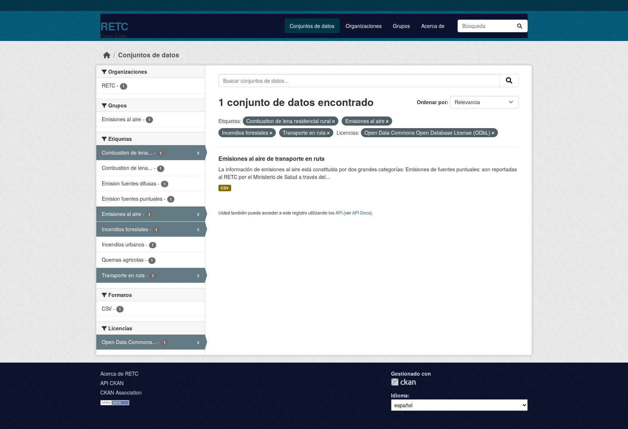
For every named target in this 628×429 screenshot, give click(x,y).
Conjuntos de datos (312, 25)
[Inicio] (106, 54)
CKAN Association (121, 392)
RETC (114, 26)
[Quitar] (333, 121)
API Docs (361, 212)
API (338, 212)
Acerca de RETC (119, 373)
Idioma (399, 395)
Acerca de (432, 25)
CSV (225, 188)
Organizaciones (364, 25)
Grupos (401, 25)
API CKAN (112, 383)
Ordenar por (432, 102)
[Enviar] (519, 26)
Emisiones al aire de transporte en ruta (271, 158)
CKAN (403, 382)
